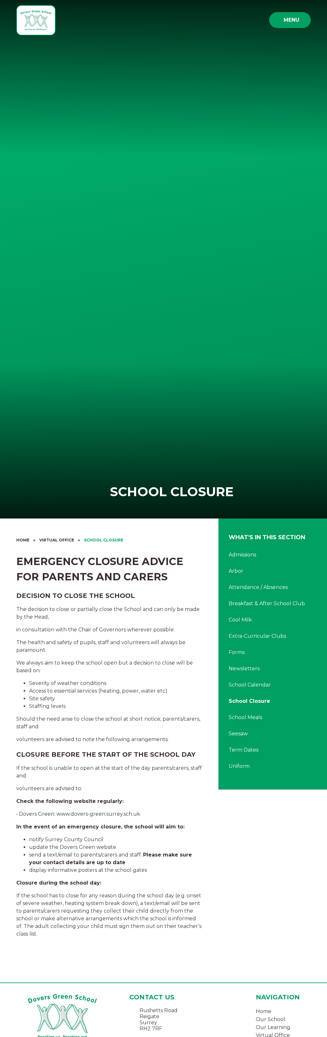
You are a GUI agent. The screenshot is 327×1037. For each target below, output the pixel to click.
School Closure (103, 540)
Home (22, 540)
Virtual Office (56, 540)
